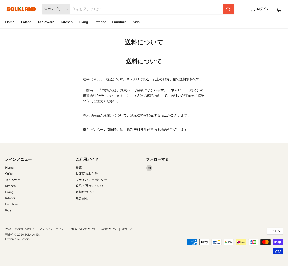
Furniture (119, 22)
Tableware (46, 22)
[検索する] (228, 9)
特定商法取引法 (87, 174)
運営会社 (82, 198)
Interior (100, 22)
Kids (136, 22)
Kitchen (67, 22)
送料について (85, 192)
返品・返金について (90, 186)
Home (10, 22)
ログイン (263, 9)
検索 (79, 167)
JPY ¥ (272, 231)
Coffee (26, 22)
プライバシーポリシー (91, 180)
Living (83, 22)
